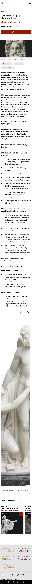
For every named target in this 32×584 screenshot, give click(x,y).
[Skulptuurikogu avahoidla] (12, 524)
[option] (15, 403)
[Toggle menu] (30, 3)
